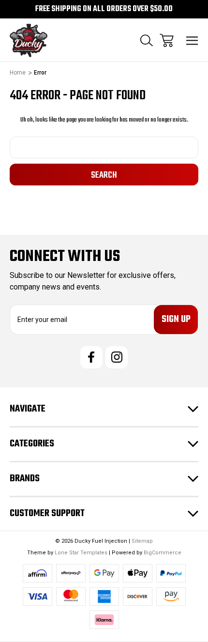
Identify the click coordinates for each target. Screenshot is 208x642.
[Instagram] (116, 357)
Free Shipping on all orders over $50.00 (104, 9)
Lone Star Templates (81, 553)
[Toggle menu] (192, 40)
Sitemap (142, 541)
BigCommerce (162, 553)
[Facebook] (91, 357)
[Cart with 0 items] (167, 40)
